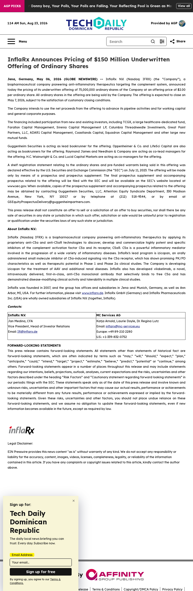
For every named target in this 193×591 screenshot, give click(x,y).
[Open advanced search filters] (161, 41)
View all (184, 6)
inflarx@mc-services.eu (123, 326)
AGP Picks (12, 6)
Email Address (22, 555)
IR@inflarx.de (27, 331)
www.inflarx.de (92, 293)
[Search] (152, 41)
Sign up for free (40, 571)
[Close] (73, 501)
